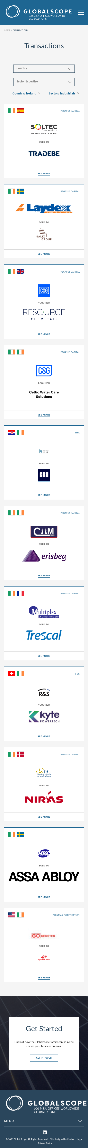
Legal (79, 1139)
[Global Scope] (46, 1114)
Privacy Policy (45, 1143)
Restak (70, 1139)
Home (7, 30)
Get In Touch (44, 1058)
